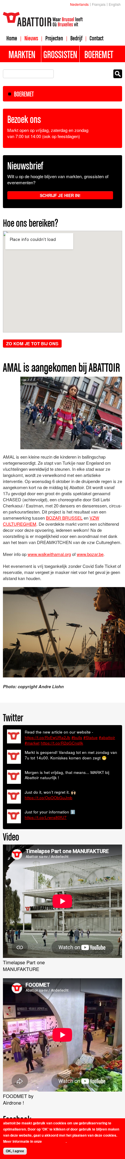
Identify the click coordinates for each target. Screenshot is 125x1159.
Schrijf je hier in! (60, 195)
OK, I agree (15, 1151)
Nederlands (79, 4)
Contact (96, 38)
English (115, 4)
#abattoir (107, 737)
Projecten (54, 38)
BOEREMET (24, 94)
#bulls (77, 737)
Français (99, 4)
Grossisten (60, 54)
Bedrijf (76, 38)
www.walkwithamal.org (49, 554)
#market (32, 743)
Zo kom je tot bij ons (32, 343)
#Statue (90, 737)
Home (11, 38)
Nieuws (31, 38)
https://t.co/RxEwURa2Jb (47, 737)
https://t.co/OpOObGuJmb (48, 797)
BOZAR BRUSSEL (64, 518)
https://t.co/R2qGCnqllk (62, 743)
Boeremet (98, 54)
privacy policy (54, 1141)
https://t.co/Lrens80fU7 (46, 817)
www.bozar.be (90, 554)
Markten (21, 54)
